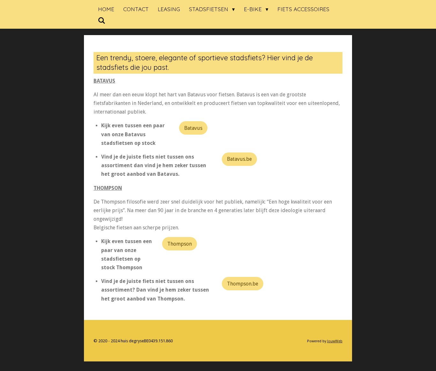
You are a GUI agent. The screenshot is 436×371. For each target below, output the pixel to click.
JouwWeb (334, 341)
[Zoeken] (102, 21)
